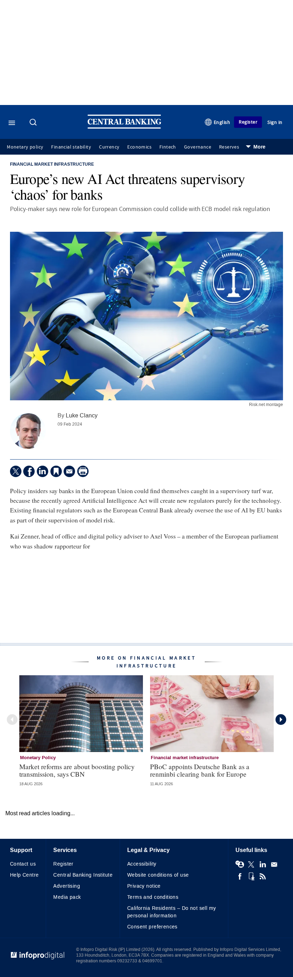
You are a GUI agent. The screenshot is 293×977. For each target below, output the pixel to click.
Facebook (239, 876)
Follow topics (239, 864)
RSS (262, 876)
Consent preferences (152, 926)
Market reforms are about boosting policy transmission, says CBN (77, 770)
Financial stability (71, 147)
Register (248, 122)
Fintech (167, 147)
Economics (139, 147)
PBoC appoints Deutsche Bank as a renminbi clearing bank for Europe (199, 770)
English (222, 122)
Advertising (66, 886)
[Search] (34, 123)
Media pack (67, 897)
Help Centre (24, 875)
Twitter (251, 864)
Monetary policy (25, 147)
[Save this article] (56, 471)
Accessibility (141, 864)
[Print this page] (83, 471)
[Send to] (69, 471)
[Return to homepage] (124, 127)
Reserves (229, 147)
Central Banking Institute (83, 875)
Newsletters (274, 864)
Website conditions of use (158, 875)
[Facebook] (29, 471)
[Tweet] (15, 471)
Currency (109, 147)
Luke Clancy (82, 415)
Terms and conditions (152, 897)
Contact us (23, 864)
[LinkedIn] (42, 471)
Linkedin (262, 864)
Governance (197, 147)
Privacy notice (144, 886)
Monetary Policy (38, 758)
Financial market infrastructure (52, 164)
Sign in (275, 122)
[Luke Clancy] (28, 431)
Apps (251, 876)
